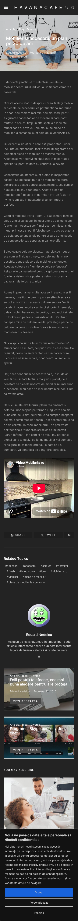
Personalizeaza (39, 902)
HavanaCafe (39, 7)
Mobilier (13, 576)
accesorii (12, 565)
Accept (39, 892)
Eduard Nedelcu (16, 52)
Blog (21, 29)
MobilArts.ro (59, 571)
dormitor (63, 565)
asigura (46, 565)
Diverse (31, 29)
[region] (39, 875)
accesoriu (30, 565)
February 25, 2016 (45, 740)
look (43, 571)
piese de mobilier (34, 576)
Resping (39, 912)
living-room (28, 571)
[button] (72, 7)
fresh (12, 571)
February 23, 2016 (41, 52)
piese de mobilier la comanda (27, 582)
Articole (10, 29)
